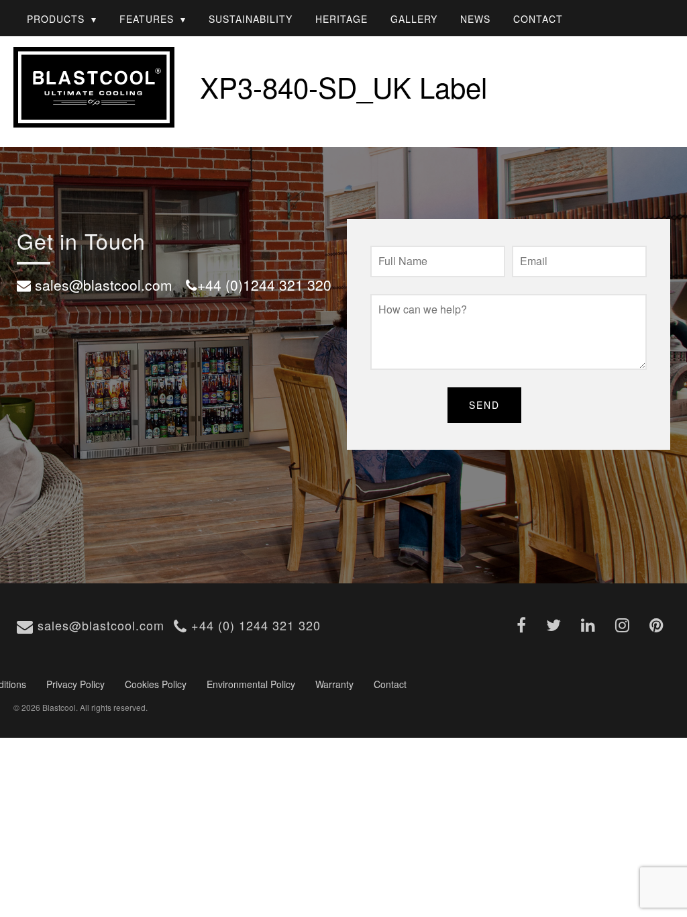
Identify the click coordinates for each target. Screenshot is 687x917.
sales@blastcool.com (99, 625)
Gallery (413, 19)
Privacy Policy (75, 684)
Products (56, 19)
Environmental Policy (251, 684)
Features (146, 19)
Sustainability (251, 19)
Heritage (341, 19)
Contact (538, 19)
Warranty (334, 684)
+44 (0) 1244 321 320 (254, 625)
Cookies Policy (156, 684)
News (475, 19)
